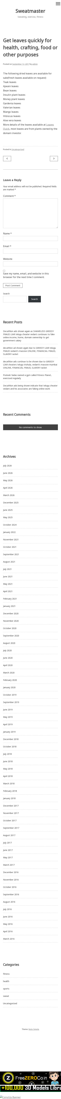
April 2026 (8, 487)
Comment (9, 196)
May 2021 (8, 583)
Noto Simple (34, 1029)
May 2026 (8, 480)
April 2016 (8, 931)
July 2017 (7, 842)
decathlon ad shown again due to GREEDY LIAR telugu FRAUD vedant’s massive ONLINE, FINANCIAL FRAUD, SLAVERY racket (29, 350)
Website (7, 259)
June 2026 (8, 473)
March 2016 (9, 938)
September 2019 (11, 702)
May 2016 (8, 924)
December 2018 (11, 739)
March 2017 (9, 864)
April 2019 (8, 724)
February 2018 (10, 790)
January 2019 (9, 731)
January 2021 (9, 606)
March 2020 (9, 672)
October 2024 (9, 524)
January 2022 (9, 532)
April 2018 (8, 776)
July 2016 (7, 909)
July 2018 (7, 754)
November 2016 (11, 879)
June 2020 (8, 657)
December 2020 (11, 613)
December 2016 (11, 872)
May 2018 (8, 768)
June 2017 (8, 850)
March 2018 (9, 783)
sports (6, 988)
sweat (6, 996)
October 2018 (9, 746)
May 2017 (8, 857)
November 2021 (11, 539)
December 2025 (11, 502)
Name (7, 233)
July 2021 (7, 569)
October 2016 (9, 887)
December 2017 (11, 805)
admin (35, 64)
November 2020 (11, 620)
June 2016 (8, 916)
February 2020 (10, 680)
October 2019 (9, 694)
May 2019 (8, 717)
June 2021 (8, 576)
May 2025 (8, 517)
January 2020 (9, 687)
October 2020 (9, 628)
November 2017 (11, 813)
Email (7, 246)
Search (6, 293)
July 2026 (7, 465)
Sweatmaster (30, 11)
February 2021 (10, 598)
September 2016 (11, 894)
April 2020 (8, 665)
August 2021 (9, 561)
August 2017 (9, 835)
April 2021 (8, 591)
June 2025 (8, 510)
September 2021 (11, 554)
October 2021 (9, 547)
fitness (6, 973)
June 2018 (8, 761)
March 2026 (9, 495)
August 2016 (9, 901)
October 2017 (9, 820)
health (6, 981)
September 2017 (11, 827)
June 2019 (8, 709)
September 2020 (11, 635)
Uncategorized (18, 149)
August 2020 (9, 643)
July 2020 (7, 650)
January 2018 (9, 798)
